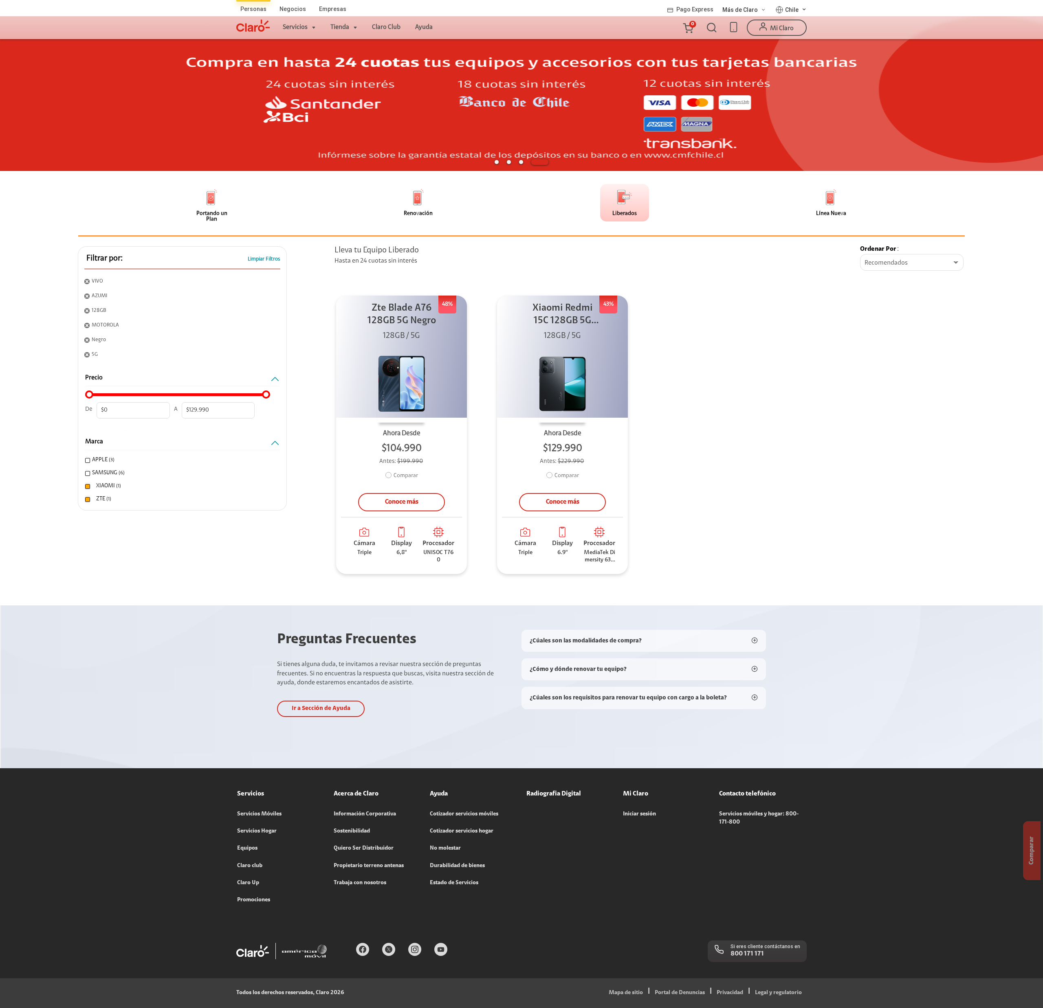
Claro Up (248, 883)
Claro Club (386, 27)
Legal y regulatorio (778, 993)
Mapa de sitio (626, 993)
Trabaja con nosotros (360, 883)
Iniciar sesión (639, 814)
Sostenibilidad (352, 831)
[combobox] (911, 263)
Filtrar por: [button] (104, 258)
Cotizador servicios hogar (461, 831)
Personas (253, 9)
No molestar (445, 848)
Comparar (406, 476)
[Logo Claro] (253, 25)
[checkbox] (180, 460)
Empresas (332, 9)
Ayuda (424, 27)
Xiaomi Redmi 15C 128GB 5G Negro (563, 315)
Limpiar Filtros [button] (264, 259)
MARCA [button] (94, 441)
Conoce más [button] (401, 502)
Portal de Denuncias (680, 993)
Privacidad (730, 993)
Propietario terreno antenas (369, 866)
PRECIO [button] (94, 378)
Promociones (253, 900)
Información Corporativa (365, 814)
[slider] (89, 394)
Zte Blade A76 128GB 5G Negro (401, 314)
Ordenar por (878, 249)
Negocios (292, 9)
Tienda (339, 27)
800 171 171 (747, 954)
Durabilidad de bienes (457, 866)
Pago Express (694, 9)
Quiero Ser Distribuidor (364, 848)
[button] (688, 27)
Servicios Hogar (257, 831)
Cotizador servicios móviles (464, 814)
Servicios (295, 27)
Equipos (247, 848)
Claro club (249, 866)
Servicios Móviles (259, 814)
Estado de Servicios (454, 883)
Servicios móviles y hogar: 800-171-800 (759, 818)
